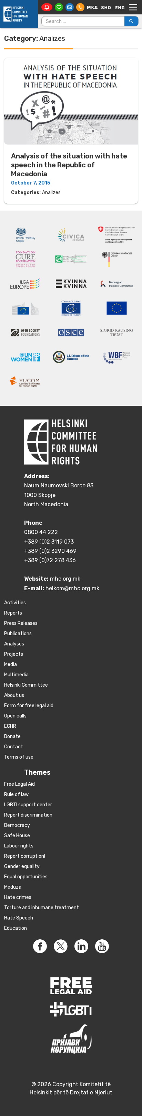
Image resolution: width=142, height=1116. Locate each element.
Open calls (15, 716)
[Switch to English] (120, 7)
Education (15, 928)
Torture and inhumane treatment (41, 908)
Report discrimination (28, 815)
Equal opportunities (26, 877)
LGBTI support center (28, 805)
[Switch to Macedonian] (92, 7)
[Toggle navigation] (133, 7)
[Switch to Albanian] (106, 7)
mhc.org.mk (65, 578)
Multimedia (16, 675)
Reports (13, 613)
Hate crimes (17, 897)
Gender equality (22, 866)
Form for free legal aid (28, 706)
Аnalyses (14, 644)
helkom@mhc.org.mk (72, 588)
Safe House (17, 836)
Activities (15, 603)
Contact (13, 747)
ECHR (10, 726)
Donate (12, 736)
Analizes (51, 192)
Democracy (17, 825)
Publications (18, 634)
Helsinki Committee (26, 685)
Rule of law (16, 794)
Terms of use (18, 757)
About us (14, 695)
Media (10, 664)
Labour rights (18, 846)
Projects (13, 654)
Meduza (12, 887)
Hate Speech (18, 918)
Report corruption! (24, 856)
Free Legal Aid (19, 784)
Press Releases (21, 623)
